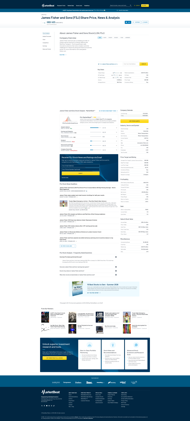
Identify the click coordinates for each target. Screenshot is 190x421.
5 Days (104, 37)
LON (147, 128)
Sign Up (144, 64)
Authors (70, 398)
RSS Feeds (123, 402)
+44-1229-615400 (144, 145)
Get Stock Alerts (134, 121)
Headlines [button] (87, 5)
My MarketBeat (99, 400)
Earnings (110, 398)
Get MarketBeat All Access (55, 358)
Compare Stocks (99, 396)
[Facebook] (44, 405)
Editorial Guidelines (73, 396)
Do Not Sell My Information (127, 398)
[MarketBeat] (48, 6)
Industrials (145, 131)
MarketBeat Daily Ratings (86, 396)
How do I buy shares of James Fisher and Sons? (72, 271)
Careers (70, 402)
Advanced (127, 37)
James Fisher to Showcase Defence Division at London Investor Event (80, 232)
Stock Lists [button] (79, 5)
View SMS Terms (65, 177)
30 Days (110, 37)
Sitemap (123, 406)
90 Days (116, 37)
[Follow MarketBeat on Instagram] (52, 405)
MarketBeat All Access (86, 394)
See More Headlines (66, 246)
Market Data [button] (71, 5)
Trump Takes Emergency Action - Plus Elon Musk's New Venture (87, 201)
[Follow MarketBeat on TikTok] (54, 405)
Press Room (71, 400)
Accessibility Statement (126, 396)
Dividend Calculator (100, 398)
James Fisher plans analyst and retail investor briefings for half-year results (82, 195)
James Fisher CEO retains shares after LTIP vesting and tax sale (78, 226)
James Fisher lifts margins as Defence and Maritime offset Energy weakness (82, 214)
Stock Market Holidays (113, 402)
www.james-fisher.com (142, 143)
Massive (76, 417)
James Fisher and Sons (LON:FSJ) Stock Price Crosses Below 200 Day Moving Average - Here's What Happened (88, 188)
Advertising (124, 394)
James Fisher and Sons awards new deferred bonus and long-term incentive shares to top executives (86, 238)
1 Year (121, 37)
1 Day (100, 37)
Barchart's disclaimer (88, 418)
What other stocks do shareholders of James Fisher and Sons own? (77, 275)
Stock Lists (98, 394)
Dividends (110, 396)
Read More (62, 54)
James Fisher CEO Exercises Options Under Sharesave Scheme (78, 220)
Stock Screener (99, 402)
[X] (42, 405)
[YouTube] (47, 405)
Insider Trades (111, 400)
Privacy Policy (124, 400)
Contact (70, 404)
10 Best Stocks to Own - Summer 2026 (102, 284)
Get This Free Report (93, 293)
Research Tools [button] (61, 5)
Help (73, 406)
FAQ (69, 406)
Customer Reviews (85, 400)
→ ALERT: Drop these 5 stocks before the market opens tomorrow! (77, 10)
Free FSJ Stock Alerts (123, 10)
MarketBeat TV (84, 398)
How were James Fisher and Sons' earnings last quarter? (74, 267)
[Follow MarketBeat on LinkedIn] (49, 405)
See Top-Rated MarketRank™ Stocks (107, 111)
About (70, 394)
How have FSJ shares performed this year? (71, 257)
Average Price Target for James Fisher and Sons (131, 160)
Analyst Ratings (111, 394)
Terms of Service (125, 404)
